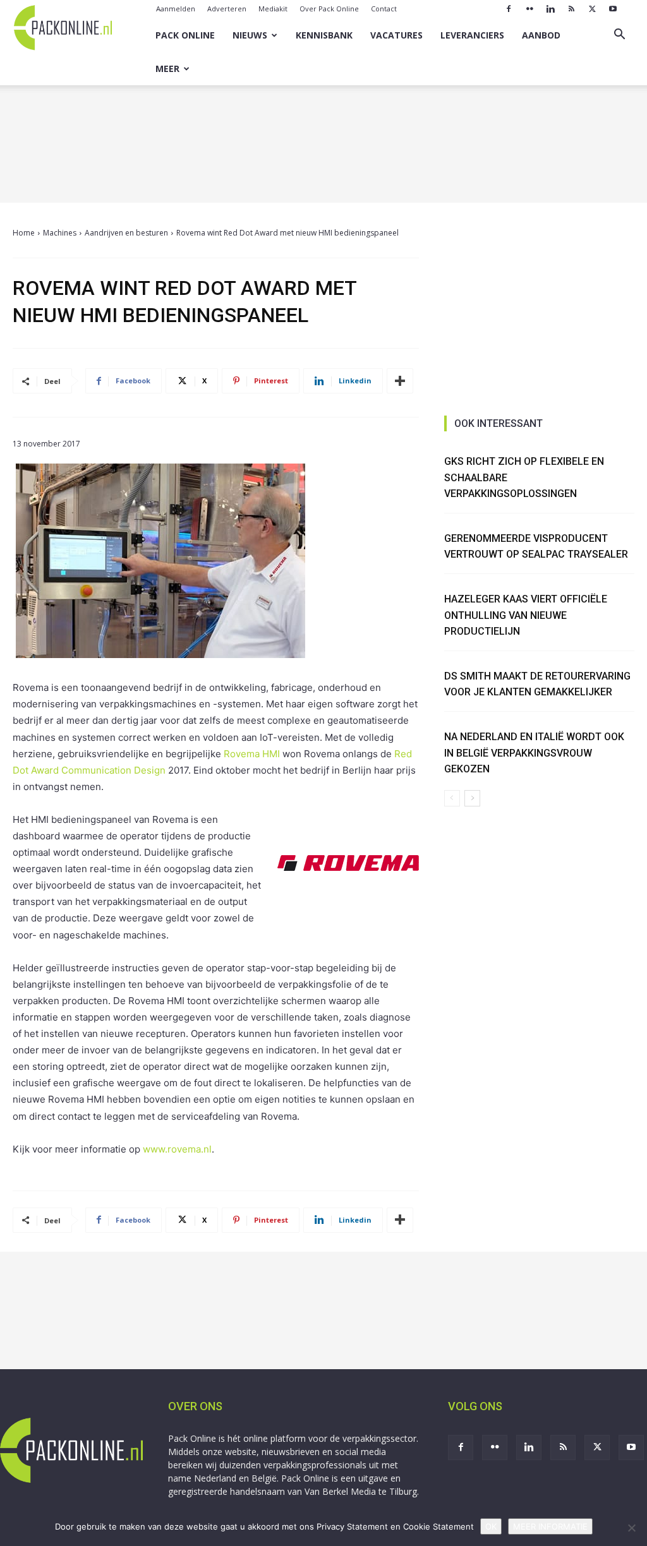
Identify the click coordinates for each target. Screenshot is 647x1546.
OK (491, 1526)
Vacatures (396, 35)
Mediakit (272, 8)
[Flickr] (529, 9)
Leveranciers (472, 35)
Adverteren (226, 8)
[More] (400, 380)
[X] (592, 9)
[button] (619, 36)
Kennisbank (324, 35)
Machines (59, 232)
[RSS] (571, 9)
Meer (167, 69)
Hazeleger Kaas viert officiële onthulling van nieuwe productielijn (525, 615)
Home (24, 232)
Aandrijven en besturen (126, 232)
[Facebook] (508, 9)
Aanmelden (175, 8)
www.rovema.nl (177, 1149)
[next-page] (472, 798)
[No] (631, 1527)
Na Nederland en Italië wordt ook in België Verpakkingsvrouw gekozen (534, 753)
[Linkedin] (550, 9)
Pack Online (185, 35)
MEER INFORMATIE (550, 1526)
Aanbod (541, 35)
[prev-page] (452, 798)
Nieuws (250, 35)
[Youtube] (612, 9)
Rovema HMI (252, 754)
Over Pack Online (329, 8)
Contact (384, 8)
